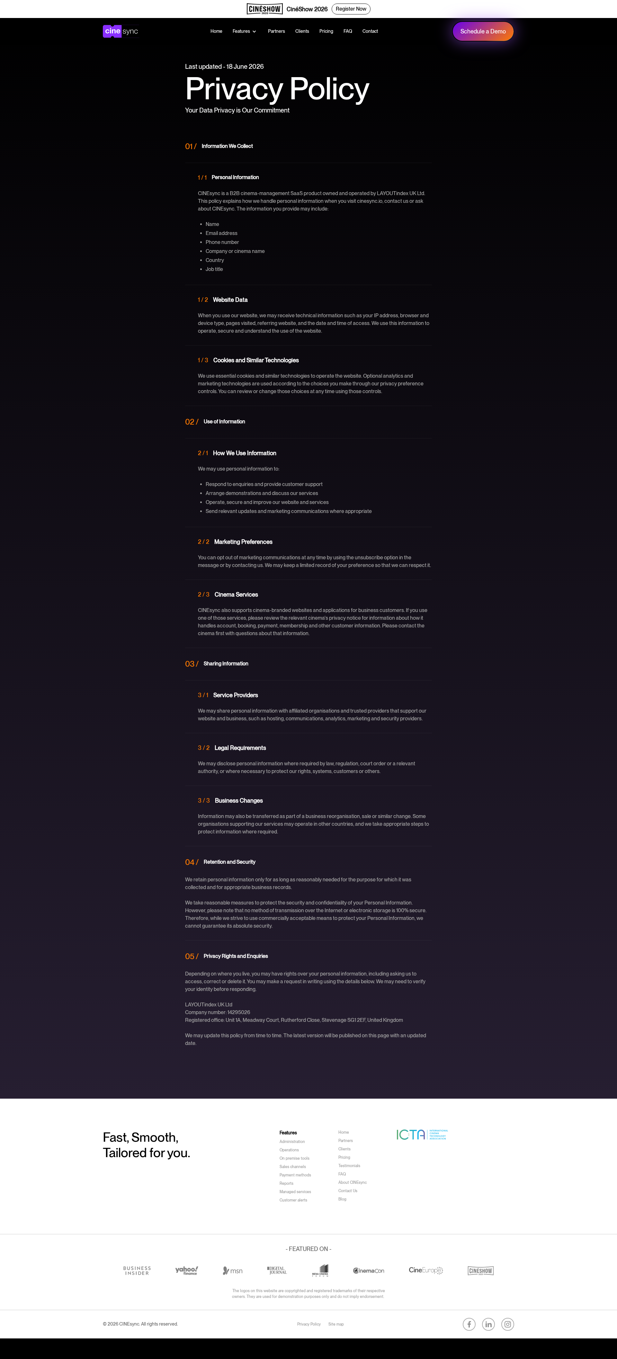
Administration (292, 1141)
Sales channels (293, 1167)
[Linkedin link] (488, 1324)
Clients (302, 31)
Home (216, 31)
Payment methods (295, 1175)
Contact (370, 31)
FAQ (348, 31)
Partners (276, 31)
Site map (336, 1324)
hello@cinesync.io (123, 1169)
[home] (122, 31)
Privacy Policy (309, 1324)
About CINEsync (352, 1182)
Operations (289, 1150)
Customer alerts (293, 1200)
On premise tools (294, 1158)
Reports (286, 1183)
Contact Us (347, 1191)
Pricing (326, 31)
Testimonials (349, 1166)
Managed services (295, 1192)
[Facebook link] (469, 1324)
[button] (245, 31)
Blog (342, 1199)
